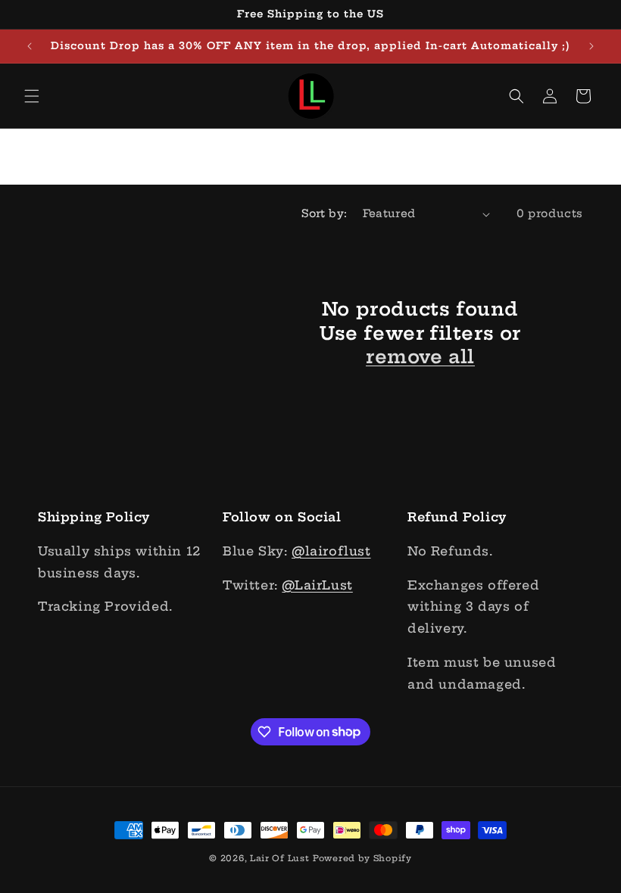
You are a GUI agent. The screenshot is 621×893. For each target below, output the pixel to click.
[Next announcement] (591, 46)
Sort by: (324, 213)
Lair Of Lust (279, 858)
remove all (420, 356)
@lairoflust (331, 551)
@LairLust (317, 585)
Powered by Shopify (362, 858)
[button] (31, 96)
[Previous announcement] (29, 46)
